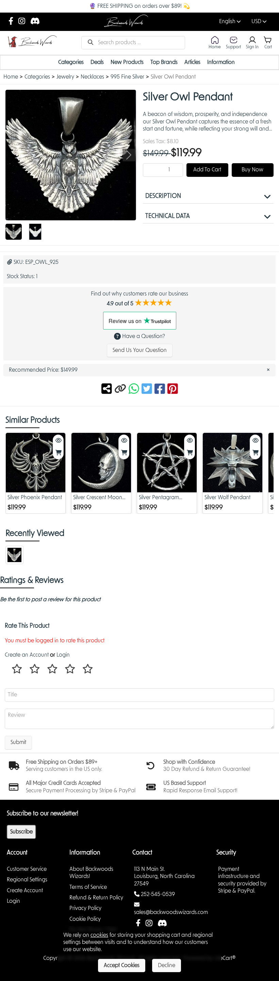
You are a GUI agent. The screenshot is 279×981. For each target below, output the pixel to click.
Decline (166, 965)
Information (221, 62)
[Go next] (129, 155)
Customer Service (27, 869)
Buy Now (252, 169)
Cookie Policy (85, 919)
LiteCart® (225, 958)
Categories (71, 62)
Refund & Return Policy (96, 897)
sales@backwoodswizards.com (171, 912)
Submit (18, 742)
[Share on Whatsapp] (134, 389)
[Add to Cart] (58, 453)
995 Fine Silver (127, 77)
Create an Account (27, 655)
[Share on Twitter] (148, 389)
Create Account (25, 890)
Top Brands (164, 62)
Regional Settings (27, 879)
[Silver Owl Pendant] (13, 232)
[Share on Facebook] (160, 389)
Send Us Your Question (140, 350)
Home (10, 77)
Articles (192, 62)
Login (63, 655)
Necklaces (92, 77)
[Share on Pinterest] (172, 389)
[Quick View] (58, 441)
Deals (97, 62)
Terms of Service (88, 887)
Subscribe (21, 831)
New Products (127, 62)
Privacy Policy (85, 908)
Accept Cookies (122, 965)
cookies (99, 935)
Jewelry (65, 77)
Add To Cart (207, 169)
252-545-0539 (158, 894)
